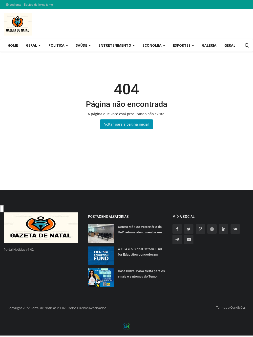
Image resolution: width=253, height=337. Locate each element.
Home (13, 45)
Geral (229, 45)
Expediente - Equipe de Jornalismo (29, 4)
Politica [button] (56, 45)
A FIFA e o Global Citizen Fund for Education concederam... (140, 251)
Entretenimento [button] (115, 45)
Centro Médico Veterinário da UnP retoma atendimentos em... (141, 229)
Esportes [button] (182, 45)
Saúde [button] (82, 45)
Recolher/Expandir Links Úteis (2, 208)
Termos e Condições (231, 307)
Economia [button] (153, 45)
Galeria (209, 45)
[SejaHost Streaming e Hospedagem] (126, 326)
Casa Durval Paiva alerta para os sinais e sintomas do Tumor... (141, 273)
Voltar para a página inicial (126, 124)
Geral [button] (32, 45)
